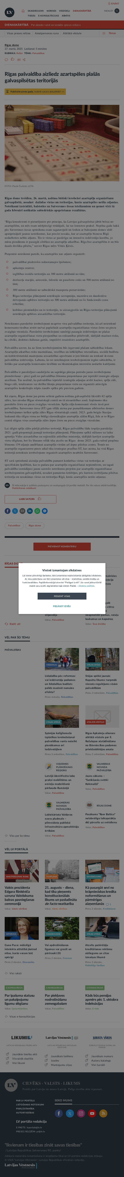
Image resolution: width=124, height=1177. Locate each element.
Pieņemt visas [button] (62, 596)
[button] (62, 606)
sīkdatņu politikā (86, 586)
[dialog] (62, 588)
